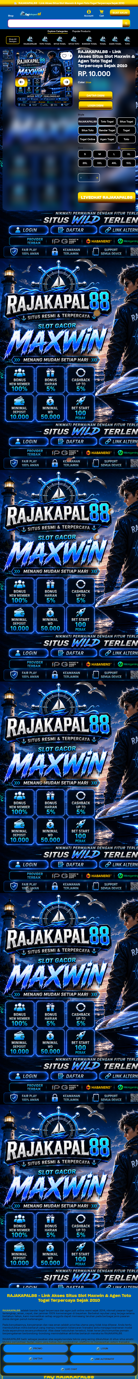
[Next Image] (66, 82)
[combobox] (65, 23)
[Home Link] (30, 13)
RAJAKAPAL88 (11, 1310)
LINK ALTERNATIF (104, 1359)
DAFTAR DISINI (96, 95)
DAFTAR (37, 1359)
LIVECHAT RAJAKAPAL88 (107, 197)
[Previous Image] (21, 82)
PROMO (37, 1349)
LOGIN (104, 1349)
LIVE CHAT (71, 1368)
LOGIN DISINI (96, 105)
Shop (10, 15)
